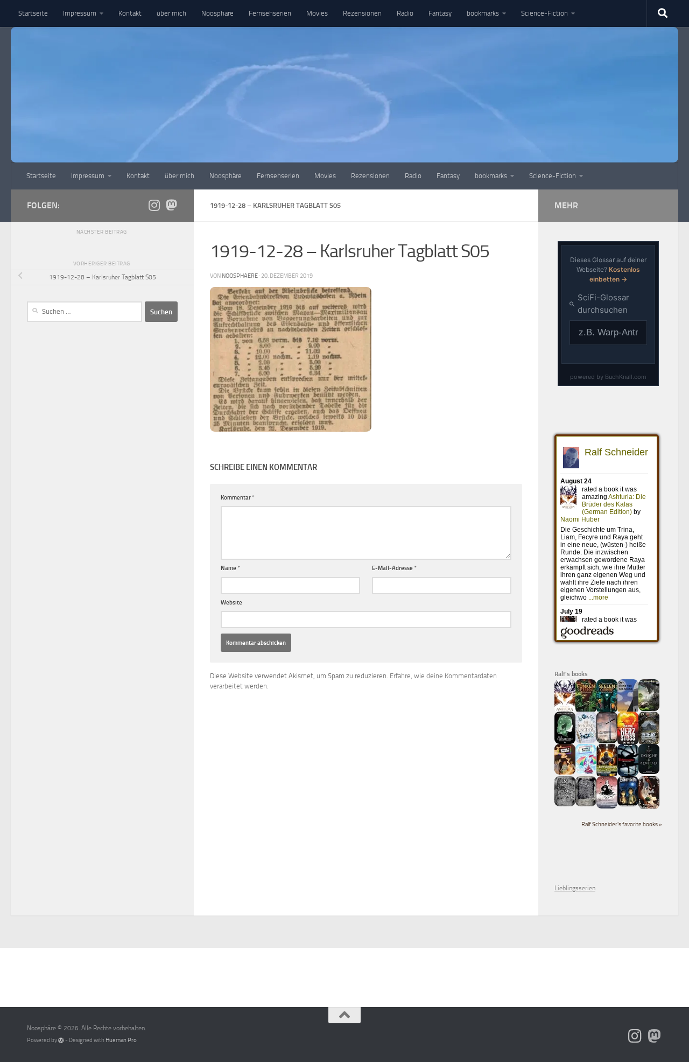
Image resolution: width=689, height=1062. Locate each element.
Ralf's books (571, 674)
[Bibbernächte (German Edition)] (627, 804)
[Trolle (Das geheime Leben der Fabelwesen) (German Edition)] (648, 807)
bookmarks (483, 13)
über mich (171, 13)
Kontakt (130, 13)
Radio (405, 13)
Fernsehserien (270, 13)
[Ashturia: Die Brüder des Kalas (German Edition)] (564, 711)
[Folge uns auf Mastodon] (171, 205)
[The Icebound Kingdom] (585, 741)
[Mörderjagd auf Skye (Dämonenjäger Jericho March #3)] (648, 743)
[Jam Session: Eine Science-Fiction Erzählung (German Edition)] (606, 775)
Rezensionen (362, 13)
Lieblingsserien (574, 888)
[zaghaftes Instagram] (153, 205)
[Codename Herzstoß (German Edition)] (627, 743)
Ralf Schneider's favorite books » (621, 824)
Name (230, 568)
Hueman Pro (121, 1040)
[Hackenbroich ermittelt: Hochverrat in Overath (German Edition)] (606, 741)
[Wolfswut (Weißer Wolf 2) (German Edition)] (564, 804)
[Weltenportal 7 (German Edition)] (648, 709)
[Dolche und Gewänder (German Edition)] (648, 772)
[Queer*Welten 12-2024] (585, 772)
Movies (317, 13)
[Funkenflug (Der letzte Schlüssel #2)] (585, 711)
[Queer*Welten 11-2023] (564, 772)
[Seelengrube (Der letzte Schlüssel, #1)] (606, 711)
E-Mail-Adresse (394, 568)
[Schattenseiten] (627, 774)
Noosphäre (217, 13)
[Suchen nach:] (84, 311)
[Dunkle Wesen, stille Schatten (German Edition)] (606, 806)
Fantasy (440, 13)
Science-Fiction (544, 13)
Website (231, 602)
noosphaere (240, 275)
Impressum (79, 13)
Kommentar (238, 497)
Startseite (33, 13)
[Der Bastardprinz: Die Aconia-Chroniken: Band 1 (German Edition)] (564, 741)
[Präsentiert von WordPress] (61, 1040)
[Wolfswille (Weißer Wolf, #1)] (585, 804)
